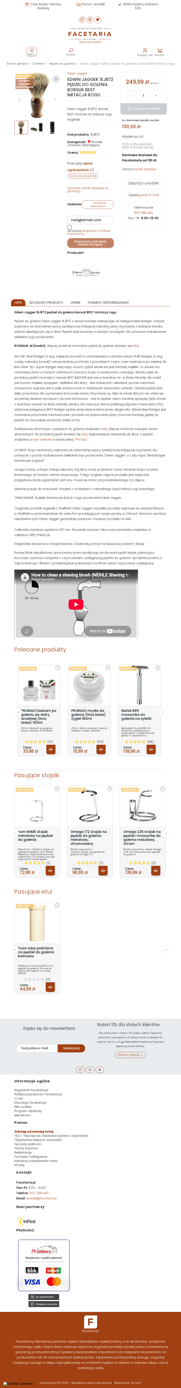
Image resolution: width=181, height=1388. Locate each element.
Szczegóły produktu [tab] (46, 303)
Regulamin (90, 231)
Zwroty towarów (26, 1148)
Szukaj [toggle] (70, 54)
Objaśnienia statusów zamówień (38, 1140)
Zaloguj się (145, 55)
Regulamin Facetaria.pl (31, 1090)
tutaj (136, 346)
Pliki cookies (23, 1107)
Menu (32, 54)
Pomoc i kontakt (93, 4)
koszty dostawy (145, 169)
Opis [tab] (18, 303)
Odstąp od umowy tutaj (33, 1132)
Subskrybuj (71, 1048)
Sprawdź (87, 189)
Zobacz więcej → (130, 1055)
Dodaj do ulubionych (98, 204)
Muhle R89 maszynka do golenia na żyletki (136, 715)
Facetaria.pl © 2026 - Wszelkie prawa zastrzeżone (76, 1383)
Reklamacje (23, 1152)
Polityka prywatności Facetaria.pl (38, 1094)
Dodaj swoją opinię (82, 176)
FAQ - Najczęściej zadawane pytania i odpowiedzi (51, 1136)
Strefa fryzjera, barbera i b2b (140, 6)
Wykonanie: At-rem (127, 1383)
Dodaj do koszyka (146, 109)
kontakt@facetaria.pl (41, 1198)
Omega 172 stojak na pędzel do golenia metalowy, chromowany (89, 838)
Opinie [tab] (75, 303)
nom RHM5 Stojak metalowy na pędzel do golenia (35, 836)
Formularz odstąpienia (30, 1157)
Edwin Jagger (77, 73)
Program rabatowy (28, 1111)
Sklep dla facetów (90, 42)
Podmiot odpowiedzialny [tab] (108, 303)
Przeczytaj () (80, 166)
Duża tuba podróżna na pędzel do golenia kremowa (36, 952)
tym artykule (42, 440)
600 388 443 (143, 213)
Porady (81, 440)
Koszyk (159, 55)
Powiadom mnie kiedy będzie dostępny (90, 243)
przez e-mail (149, 195)
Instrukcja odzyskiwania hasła (35, 1161)
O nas (18, 1098)
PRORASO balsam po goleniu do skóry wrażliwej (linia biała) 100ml (38, 717)
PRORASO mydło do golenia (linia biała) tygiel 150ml (88, 715)
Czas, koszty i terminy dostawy (45, 6)
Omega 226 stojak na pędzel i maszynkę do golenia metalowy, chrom (142, 838)
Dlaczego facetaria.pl (30, 1103)
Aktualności (22, 1115)
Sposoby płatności (27, 1144)
